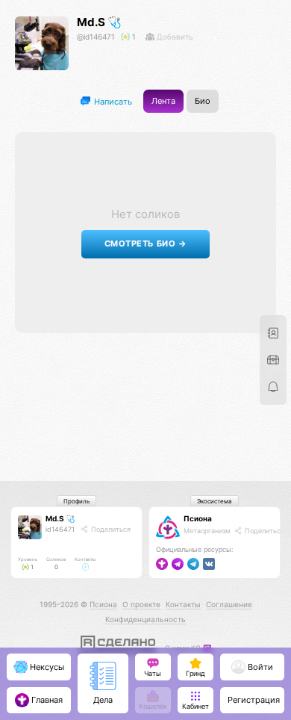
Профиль (76, 501)
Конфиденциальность (145, 619)
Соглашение (229, 604)
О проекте (141, 604)
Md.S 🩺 (99, 22)
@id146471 (96, 36)
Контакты (183, 604)
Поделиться (110, 529)
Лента (163, 101)
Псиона (198, 518)
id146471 (60, 529)
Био (202, 101)
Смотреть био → (145, 244)
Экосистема (214, 501)
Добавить (173, 36)
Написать (112, 101)
